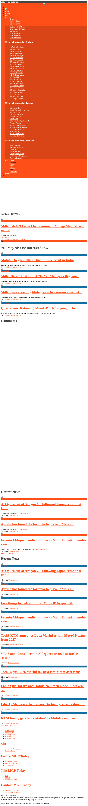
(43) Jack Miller (15, 77)
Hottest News (9, 731)
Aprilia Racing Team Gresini (19, 110)
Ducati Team (14, 119)
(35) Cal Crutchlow (16, 71)
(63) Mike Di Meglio (17, 88)
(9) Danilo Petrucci (16, 53)
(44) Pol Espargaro (16, 79)
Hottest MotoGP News (17, 27)
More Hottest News (7, 553)
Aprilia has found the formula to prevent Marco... (37, 524)
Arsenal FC (13, 172)
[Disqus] (43, 405)
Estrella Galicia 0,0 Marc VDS (20, 121)
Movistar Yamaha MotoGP (19, 127)
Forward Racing (15, 123)
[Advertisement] (44, 194)
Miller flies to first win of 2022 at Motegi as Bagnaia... (40, 276)
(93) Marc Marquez (16, 96)
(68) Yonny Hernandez (17, 90)
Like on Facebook (11, 763)
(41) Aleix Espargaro (17, 75)
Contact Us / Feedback (13, 790)
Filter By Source (10, 738)
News (12, 19)
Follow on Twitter (11, 761)
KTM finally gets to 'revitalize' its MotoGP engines (38, 718)
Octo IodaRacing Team (17, 129)
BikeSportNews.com (17, 147)
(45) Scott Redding (16, 81)
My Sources (14, 31)
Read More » (23, 513)
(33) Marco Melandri (17, 68)
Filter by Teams (15, 23)
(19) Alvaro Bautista (16, 60)
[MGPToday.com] (44, 4)
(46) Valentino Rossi (17, 83)
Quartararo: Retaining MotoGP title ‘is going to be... (39, 308)
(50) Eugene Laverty (17, 86)
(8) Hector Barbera (16, 51)
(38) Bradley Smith (16, 73)
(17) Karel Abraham (16, 58)
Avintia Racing (15, 112)
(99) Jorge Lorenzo (16, 99)
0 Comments (22, 239)
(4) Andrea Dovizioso (17, 47)
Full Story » (5, 237)
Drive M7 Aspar (15, 116)
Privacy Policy (10, 751)
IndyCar (12, 168)
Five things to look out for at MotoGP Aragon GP (37, 603)
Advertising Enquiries (12, 792)
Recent (7, 15)
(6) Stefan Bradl (15, 49)
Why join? (14, 2)
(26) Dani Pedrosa (16, 64)
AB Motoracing (15, 108)
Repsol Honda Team (17, 134)
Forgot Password (11, 780)
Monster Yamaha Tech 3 (18, 125)
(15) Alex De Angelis (17, 56)
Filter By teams (10, 736)
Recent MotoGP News (17, 29)
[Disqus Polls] (44, 352)
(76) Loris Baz (15, 94)
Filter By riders (10, 735)
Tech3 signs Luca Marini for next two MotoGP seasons (40, 672)
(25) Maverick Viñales (17, 62)
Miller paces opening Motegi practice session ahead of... (41, 292)
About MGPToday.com (13, 749)
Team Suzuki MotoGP (17, 136)
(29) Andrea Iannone (17, 66)
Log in (3, 2)
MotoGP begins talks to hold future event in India (37, 260)
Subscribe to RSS (11, 765)
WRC (12, 166)
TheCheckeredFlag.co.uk (18, 156)
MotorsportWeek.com (17, 154)
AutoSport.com (15, 145)
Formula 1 (13, 164)
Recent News (9, 733)
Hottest (7, 13)
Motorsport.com (15, 151)
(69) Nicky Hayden (16, 92)
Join (9, 2)
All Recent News (7, 725)
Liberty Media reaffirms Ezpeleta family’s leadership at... (43, 704)
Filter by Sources (15, 25)
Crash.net (13, 149)
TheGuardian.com (16, 158)
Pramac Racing (15, 132)
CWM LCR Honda (16, 114)
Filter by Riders (15, 21)
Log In (7, 778)
